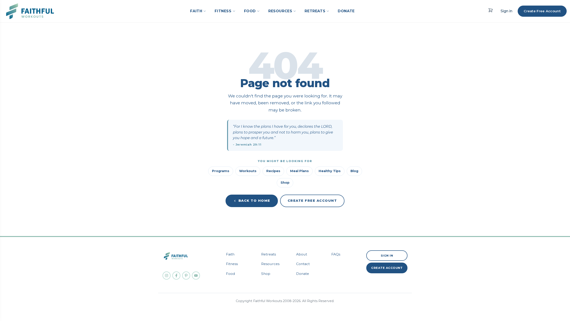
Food (230, 274)
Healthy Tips (330, 171)
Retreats (268, 254)
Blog (354, 171)
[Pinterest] (186, 276)
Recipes (273, 171)
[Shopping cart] (490, 10)
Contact (303, 264)
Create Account (387, 268)
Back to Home (254, 201)
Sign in (506, 11)
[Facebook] (176, 276)
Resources (270, 264)
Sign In (387, 255)
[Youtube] (196, 276)
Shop (285, 183)
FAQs (335, 254)
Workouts (247, 171)
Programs (220, 171)
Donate (302, 274)
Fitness (232, 264)
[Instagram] (167, 276)
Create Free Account (542, 11)
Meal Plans (299, 171)
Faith (230, 254)
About (301, 254)
